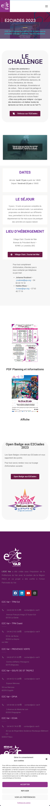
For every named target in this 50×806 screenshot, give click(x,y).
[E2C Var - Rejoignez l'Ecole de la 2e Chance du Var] (5, 6)
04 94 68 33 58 (12, 705)
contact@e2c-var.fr (32, 610)
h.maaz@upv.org (22, 289)
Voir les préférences (25, 797)
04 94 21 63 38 (12, 631)
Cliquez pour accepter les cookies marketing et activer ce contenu (25, 147)
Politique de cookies (23, 803)
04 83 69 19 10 (12, 610)
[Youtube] (28, 593)
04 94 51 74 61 (12, 726)
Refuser (25, 791)
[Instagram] (35, 593)
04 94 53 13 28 (12, 679)
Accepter (25, 784)
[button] (46, 759)
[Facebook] (15, 593)
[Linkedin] (22, 593)
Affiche (25, 419)
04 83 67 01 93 (12, 657)
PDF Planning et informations (25, 369)
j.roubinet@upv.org (23, 280)
